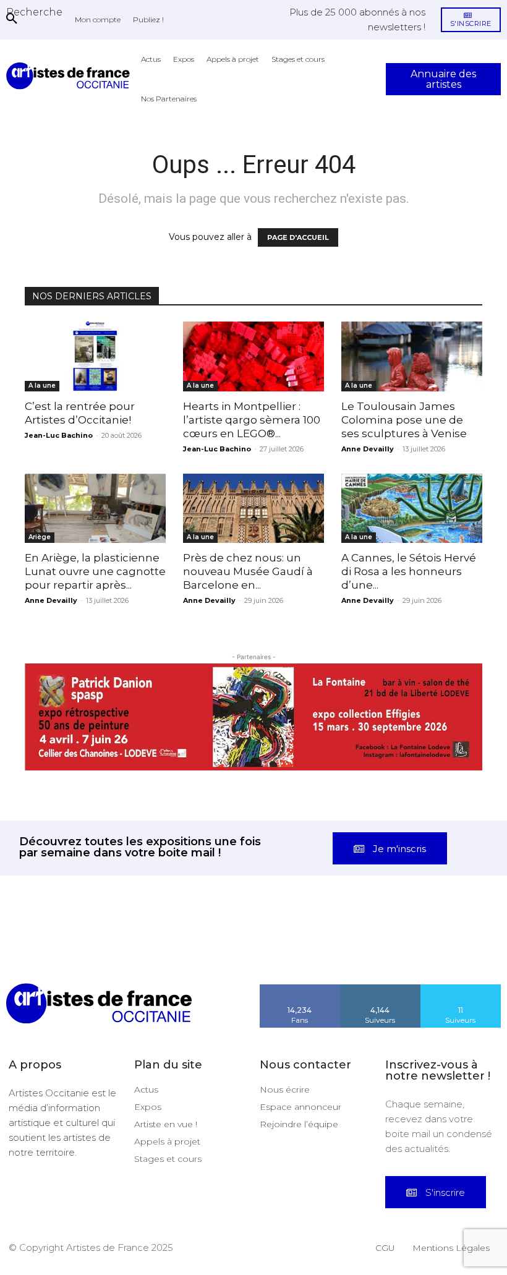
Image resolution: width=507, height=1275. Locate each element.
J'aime (300, 938)
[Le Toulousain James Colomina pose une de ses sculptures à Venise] (411, 356)
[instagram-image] (32, 901)
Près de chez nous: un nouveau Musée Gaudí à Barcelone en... (248, 571)
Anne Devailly (367, 449)
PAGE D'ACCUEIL (298, 237)
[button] (34, 12)
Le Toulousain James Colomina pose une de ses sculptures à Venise (404, 420)
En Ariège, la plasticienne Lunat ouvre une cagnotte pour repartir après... (95, 571)
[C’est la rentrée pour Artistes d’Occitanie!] (95, 356)
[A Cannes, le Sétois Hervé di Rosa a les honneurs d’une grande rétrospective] (411, 509)
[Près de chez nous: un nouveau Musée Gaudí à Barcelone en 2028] (253, 509)
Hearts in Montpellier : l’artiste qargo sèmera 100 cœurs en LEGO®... (251, 420)
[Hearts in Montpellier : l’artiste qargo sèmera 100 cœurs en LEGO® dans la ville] (253, 356)
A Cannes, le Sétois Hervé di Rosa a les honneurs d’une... (408, 571)
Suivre (380, 938)
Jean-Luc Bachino (59, 435)
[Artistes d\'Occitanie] (70, 75)
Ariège (39, 537)
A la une (42, 386)
